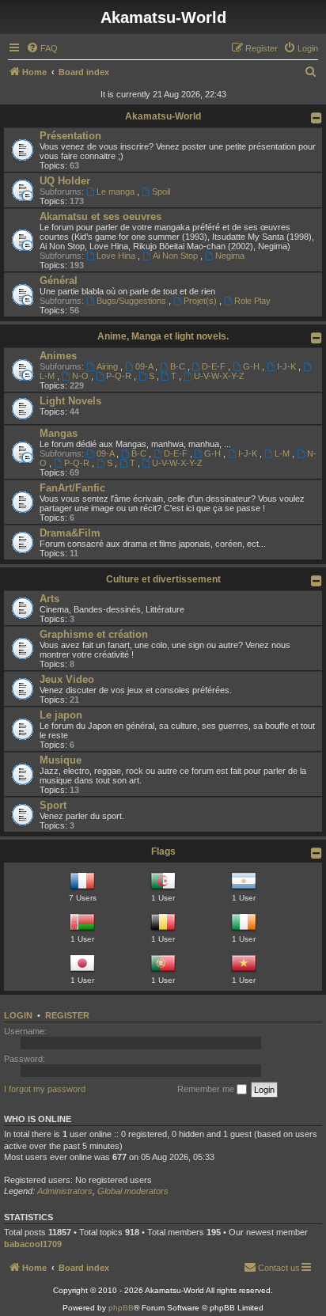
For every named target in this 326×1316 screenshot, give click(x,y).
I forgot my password (44, 1089)
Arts (49, 599)
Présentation (70, 136)
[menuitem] (42, 48)
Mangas (59, 433)
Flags (163, 851)
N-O (81, 376)
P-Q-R (120, 376)
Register (67, 1015)
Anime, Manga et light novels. (163, 336)
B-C (179, 366)
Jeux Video (67, 679)
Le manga (117, 191)
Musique (61, 760)
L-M (283, 453)
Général (59, 280)
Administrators (65, 1191)
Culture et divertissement (163, 579)
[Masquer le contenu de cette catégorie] (316, 118)
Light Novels (70, 401)
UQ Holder (65, 181)
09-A (145, 366)
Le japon (61, 715)
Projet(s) (201, 300)
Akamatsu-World (163, 116)
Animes (58, 356)
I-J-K (287, 366)
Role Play (252, 300)
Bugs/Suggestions (133, 300)
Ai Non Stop (176, 255)
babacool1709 (33, 1244)
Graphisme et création (94, 634)
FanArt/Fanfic (72, 488)
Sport (53, 805)
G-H (252, 366)
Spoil (161, 191)
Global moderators (133, 1191)
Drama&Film (70, 533)
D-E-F (215, 366)
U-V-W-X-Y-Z (219, 376)
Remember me (207, 1089)
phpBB (121, 1307)
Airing (108, 366)
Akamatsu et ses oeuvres (100, 216)
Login (18, 1015)
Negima (229, 255)
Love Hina (117, 255)
